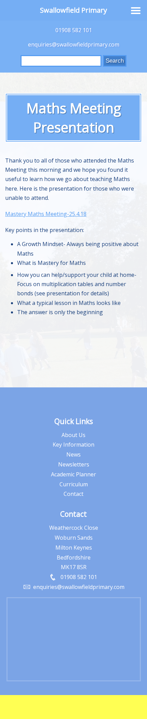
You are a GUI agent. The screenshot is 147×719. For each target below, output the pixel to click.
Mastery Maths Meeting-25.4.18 (45, 214)
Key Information (73, 444)
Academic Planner (73, 474)
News (73, 454)
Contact (73, 494)
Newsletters (73, 464)
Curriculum (73, 484)
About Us (73, 435)
